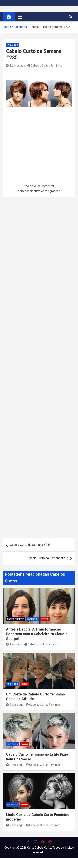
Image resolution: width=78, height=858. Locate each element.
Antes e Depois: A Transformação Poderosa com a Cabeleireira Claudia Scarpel (36, 634)
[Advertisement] (39, 154)
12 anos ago (17, 65)
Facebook (12, 45)
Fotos (45, 619)
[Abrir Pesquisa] (70, 16)
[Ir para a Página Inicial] (9, 16)
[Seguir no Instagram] (35, 842)
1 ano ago (16, 644)
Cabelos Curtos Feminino (46, 65)
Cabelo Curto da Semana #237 (47, 558)
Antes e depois (15, 619)
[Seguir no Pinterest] (50, 842)
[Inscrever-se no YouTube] (42, 842)
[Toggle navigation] (20, 16)
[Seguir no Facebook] (28, 842)
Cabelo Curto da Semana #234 (30, 545)
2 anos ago (16, 704)
